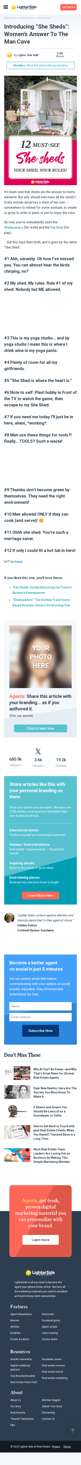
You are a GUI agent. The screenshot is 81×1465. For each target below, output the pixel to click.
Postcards (48, 1314)
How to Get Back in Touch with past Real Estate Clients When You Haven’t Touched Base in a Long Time (54, 1132)
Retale (18, 561)
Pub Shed (56, 227)
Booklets (15, 1333)
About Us (15, 1400)
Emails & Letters (19, 1339)
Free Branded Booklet (22, 1376)
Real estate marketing (55, 1378)
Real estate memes (53, 1365)
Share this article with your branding (41, 65)
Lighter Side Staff (28, 55)
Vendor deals (49, 1339)
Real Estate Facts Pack (23, 1382)
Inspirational (43, 17)
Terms (67, 1446)
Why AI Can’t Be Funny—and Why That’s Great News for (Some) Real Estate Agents (55, 1073)
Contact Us (48, 1418)
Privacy (56, 1446)
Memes (14, 1320)
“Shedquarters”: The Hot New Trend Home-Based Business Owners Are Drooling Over (41, 602)
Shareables (10, 17)
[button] (68, 7)
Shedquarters (13, 227)
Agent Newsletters (21, 1314)
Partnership (48, 1412)
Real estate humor (52, 1371)
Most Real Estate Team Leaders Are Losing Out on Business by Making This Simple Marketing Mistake (51, 1155)
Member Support (51, 1400)
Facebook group (51, 1320)
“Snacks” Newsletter (22, 1418)
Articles (14, 1326)
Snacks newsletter (21, 1359)
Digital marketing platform (20, 1367)
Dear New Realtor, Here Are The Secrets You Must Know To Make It (55, 1092)
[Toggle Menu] (5, 7)
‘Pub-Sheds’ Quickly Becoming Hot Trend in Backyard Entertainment (42, 590)
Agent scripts (49, 1326)
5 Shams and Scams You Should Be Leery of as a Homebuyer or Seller (50, 1111)
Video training (50, 1333)
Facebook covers (51, 1359)
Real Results (17, 1412)
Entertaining (26, 17)
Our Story (15, 1406)
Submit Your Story (52, 1406)
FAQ (12, 1425)
